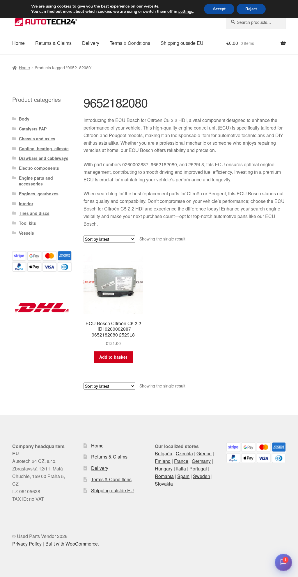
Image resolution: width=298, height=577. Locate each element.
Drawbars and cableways (43, 158)
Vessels (26, 233)
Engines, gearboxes (38, 194)
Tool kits (27, 223)
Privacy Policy (27, 543)
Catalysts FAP (33, 129)
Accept (219, 9)
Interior (26, 203)
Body (24, 119)
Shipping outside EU (182, 43)
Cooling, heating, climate (44, 148)
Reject (251, 9)
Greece (204, 453)
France (181, 461)
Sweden (201, 476)
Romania (164, 476)
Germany (201, 461)
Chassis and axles (37, 138)
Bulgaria (163, 453)
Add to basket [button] (113, 357)
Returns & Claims (53, 43)
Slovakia (164, 483)
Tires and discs (34, 213)
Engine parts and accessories (36, 181)
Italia (181, 468)
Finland (163, 461)
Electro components (39, 168)
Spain (183, 476)
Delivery (90, 43)
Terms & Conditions (130, 43)
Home (18, 43)
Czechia (184, 453)
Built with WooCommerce (71, 543)
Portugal (198, 468)
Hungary (164, 468)
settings (185, 11)
